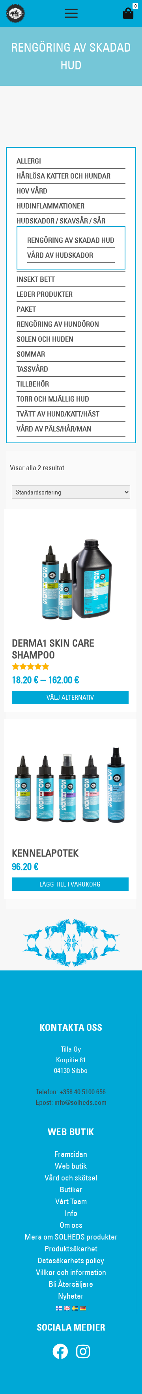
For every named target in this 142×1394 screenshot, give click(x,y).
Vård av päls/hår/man (54, 428)
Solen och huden (45, 339)
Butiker (71, 1189)
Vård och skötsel (71, 1177)
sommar (31, 354)
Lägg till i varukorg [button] (70, 884)
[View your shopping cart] (128, 13)
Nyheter (71, 1296)
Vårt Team (71, 1201)
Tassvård (32, 369)
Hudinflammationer (50, 205)
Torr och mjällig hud (53, 398)
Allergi (29, 160)
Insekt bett (36, 279)
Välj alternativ (70, 697)
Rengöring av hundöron (58, 324)
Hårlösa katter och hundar (63, 175)
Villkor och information (71, 1272)
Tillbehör (33, 383)
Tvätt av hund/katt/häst (58, 413)
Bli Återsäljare (71, 1284)
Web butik (71, 1166)
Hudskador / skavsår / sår (61, 220)
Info (71, 1213)
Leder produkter (45, 294)
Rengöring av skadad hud (70, 240)
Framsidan (70, 1154)
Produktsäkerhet (71, 1248)
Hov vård (32, 190)
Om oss (71, 1225)
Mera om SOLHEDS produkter (71, 1237)
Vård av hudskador (60, 255)
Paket (26, 309)
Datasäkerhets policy (70, 1260)
